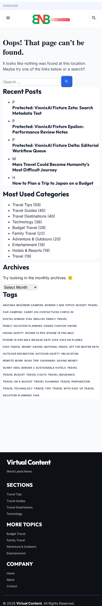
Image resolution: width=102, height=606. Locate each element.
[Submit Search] (66, 81)
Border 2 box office (60, 305)
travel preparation (75, 381)
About (10, 579)
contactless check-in (56, 312)
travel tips (42, 388)
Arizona (9, 305)
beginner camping (30, 305)
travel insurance (61, 374)
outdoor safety (47, 353)
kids (55, 340)
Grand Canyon (55, 326)
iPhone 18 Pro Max (60, 333)
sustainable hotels (51, 367)
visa (36, 395)
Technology (22, 221)
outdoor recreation (18, 353)
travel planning (46, 381)
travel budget (14, 374)
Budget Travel (24, 227)
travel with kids (65, 388)
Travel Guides (24, 210)
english (39, 319)
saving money (67, 360)
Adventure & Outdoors (32, 239)
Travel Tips (22, 204)
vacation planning (17, 395)
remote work (13, 360)
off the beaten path (84, 346)
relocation (70, 353)
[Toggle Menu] (8, 18)
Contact (12, 586)
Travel (17, 256)
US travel (86, 388)
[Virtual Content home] (51, 18)
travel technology (18, 388)
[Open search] (94, 18)
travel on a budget (18, 381)
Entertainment (24, 244)
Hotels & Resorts (27, 250)
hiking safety (13, 333)
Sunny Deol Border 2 (19, 367)
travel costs (36, 374)
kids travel (12, 346)
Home (11, 573)
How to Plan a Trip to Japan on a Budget (52, 183)
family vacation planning (22, 326)
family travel (56, 319)
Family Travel (24, 233)
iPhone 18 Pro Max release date (27, 340)
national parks (56, 346)
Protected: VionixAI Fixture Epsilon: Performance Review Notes (48, 129)
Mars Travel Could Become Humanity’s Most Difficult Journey (50, 167)
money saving (32, 346)
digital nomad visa (17, 319)
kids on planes (71, 340)
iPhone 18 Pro (35, 333)
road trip (31, 360)
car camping (13, 312)
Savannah (47, 360)
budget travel (87, 305)
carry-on (31, 312)
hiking (72, 326)
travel (72, 367)
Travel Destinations (29, 216)
